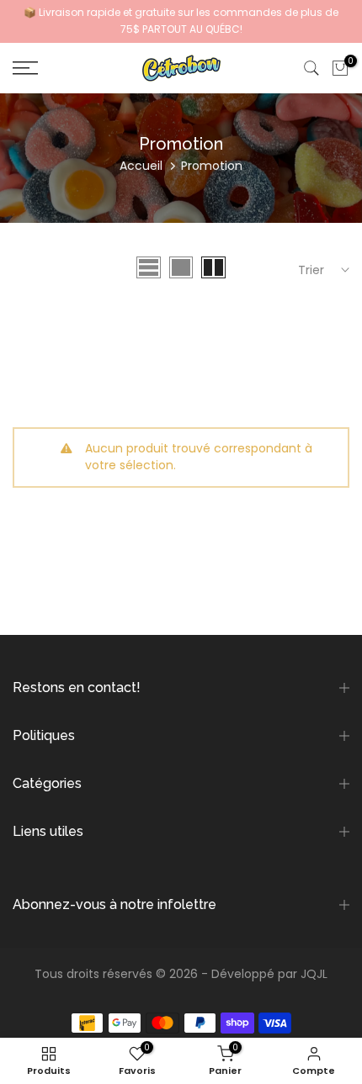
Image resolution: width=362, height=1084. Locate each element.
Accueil (141, 165)
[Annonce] (181, 21)
